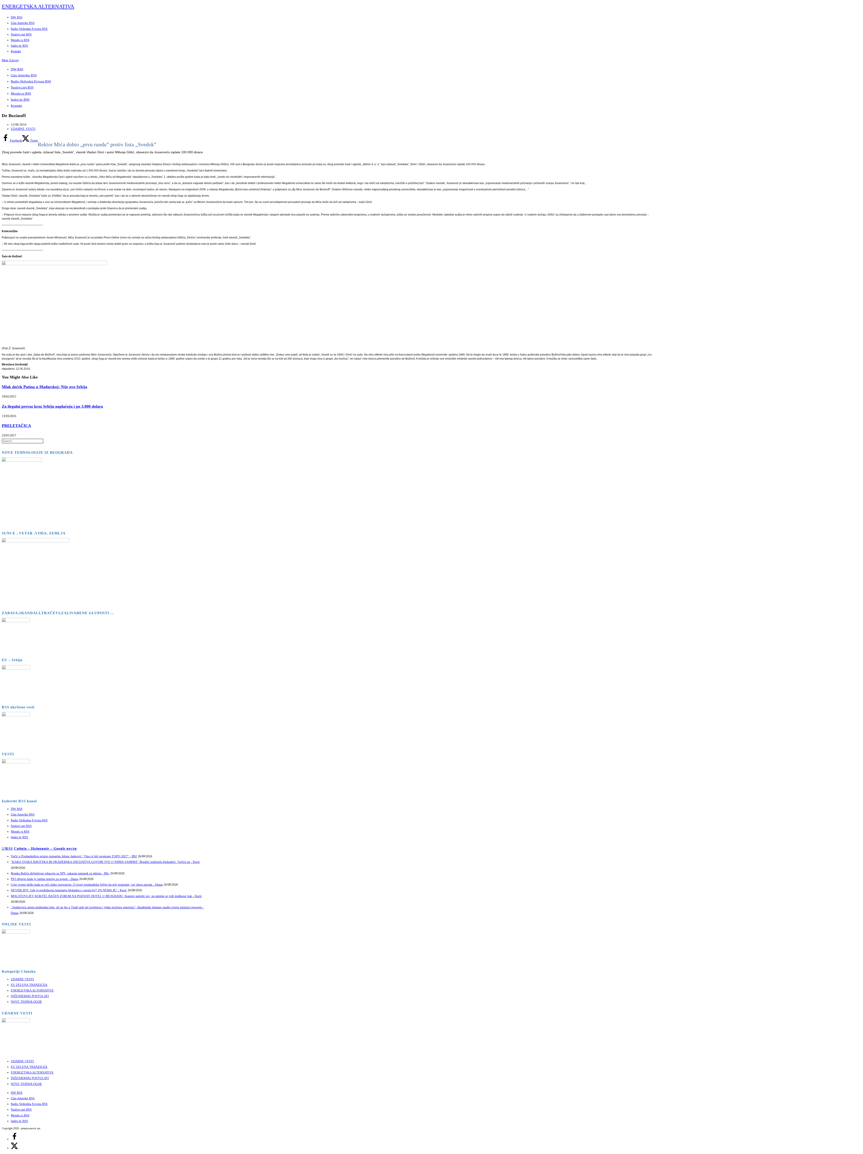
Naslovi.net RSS (22, 87)
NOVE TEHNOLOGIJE (26, 1001)
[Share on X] (14, 1148)
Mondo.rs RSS (21, 93)
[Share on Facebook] (14, 1139)
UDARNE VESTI (23, 129)
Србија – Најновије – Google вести (45, 848)
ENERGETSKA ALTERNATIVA (38, 6)
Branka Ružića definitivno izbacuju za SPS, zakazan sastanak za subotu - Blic (60, 873)
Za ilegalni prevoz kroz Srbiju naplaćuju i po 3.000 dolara (52, 406)
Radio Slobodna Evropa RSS (31, 81)
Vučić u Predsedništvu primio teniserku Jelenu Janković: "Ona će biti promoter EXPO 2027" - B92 (74, 856)
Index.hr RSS (20, 99)
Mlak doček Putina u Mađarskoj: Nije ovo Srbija (44, 387)
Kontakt (16, 105)
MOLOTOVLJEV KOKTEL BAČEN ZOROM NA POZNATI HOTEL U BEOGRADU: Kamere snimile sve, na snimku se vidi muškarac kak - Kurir (106, 896)
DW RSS (17, 69)
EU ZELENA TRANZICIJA (29, 985)
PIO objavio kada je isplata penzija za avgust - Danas (44, 879)
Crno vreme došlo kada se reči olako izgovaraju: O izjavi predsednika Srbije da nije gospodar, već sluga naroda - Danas (87, 884)
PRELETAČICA (16, 425)
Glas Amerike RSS (24, 75)
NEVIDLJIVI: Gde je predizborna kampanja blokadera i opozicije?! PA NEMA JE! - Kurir (69, 890)
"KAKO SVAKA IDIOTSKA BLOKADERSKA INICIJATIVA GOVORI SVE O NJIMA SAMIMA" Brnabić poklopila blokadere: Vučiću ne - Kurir (105, 862)
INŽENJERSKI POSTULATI (30, 996)
